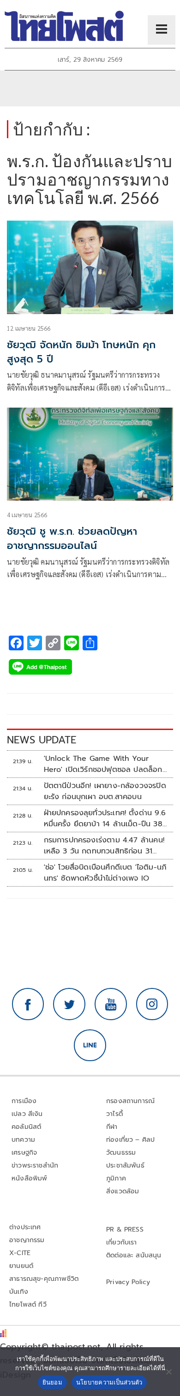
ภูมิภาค (116, 1178)
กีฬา (112, 1127)
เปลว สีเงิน (27, 1114)
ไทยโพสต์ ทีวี (28, 1304)
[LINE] (90, 1045)
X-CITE (19, 1253)
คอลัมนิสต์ (26, 1127)
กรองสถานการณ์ (130, 1101)
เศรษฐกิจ (24, 1152)
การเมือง (24, 1101)
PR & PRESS (125, 1229)
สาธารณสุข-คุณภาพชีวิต (43, 1279)
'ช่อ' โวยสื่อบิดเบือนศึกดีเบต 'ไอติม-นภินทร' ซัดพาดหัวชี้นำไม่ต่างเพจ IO (105, 873)
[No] (168, 1371)
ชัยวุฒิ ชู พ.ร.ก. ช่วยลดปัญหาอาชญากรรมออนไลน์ (72, 538)
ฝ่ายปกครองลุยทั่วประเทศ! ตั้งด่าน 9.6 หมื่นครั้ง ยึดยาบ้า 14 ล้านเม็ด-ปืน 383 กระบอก (105, 818)
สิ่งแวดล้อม (122, 1191)
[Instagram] (152, 1004)
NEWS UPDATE (41, 740)
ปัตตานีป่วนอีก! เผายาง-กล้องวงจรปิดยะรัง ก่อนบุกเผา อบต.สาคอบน (105, 791)
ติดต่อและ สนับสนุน (134, 1255)
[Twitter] (69, 1004)
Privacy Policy (128, 1282)
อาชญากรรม (27, 1240)
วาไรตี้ (114, 1114)
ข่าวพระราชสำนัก (35, 1165)
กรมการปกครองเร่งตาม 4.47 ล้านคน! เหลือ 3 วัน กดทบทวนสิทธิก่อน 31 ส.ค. (104, 846)
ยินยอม (52, 1382)
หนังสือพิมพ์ (29, 1178)
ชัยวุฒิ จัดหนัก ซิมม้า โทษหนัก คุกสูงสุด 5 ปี (81, 352)
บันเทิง (18, 1292)
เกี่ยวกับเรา (121, 1242)
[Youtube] (111, 1004)
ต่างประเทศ (25, 1227)
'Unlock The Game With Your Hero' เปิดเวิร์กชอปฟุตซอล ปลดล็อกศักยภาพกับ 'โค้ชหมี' (103, 764)
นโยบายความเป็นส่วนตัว (109, 1382)
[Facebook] (28, 1004)
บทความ (23, 1140)
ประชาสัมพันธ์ (125, 1165)
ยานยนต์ (21, 1266)
